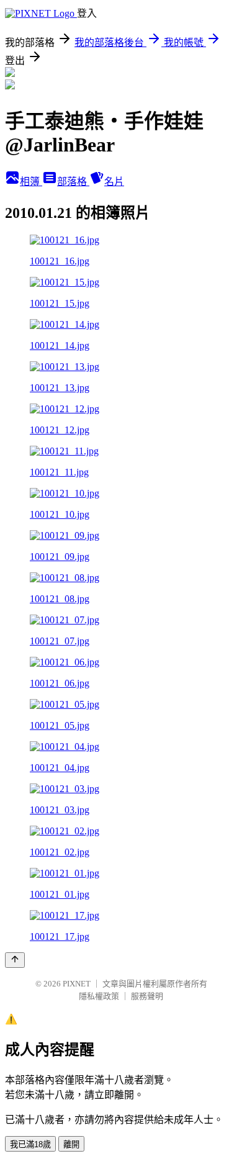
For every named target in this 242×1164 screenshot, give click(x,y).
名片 (114, 181)
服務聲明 (147, 996)
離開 (71, 1144)
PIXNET (77, 983)
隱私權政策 (99, 996)
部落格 (73, 181)
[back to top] (15, 960)
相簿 (31, 181)
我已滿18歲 (30, 1144)
